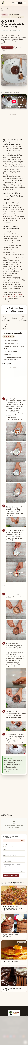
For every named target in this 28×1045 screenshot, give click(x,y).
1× (7, 336)
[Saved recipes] (13, 3)
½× (4, 336)
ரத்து (22, 840)
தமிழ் (20, 2)
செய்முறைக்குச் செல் (7, 47)
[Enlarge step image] (16, 431)
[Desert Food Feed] (3, 3)
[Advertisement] (14, 126)
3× (13, 336)
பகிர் (13, 51)
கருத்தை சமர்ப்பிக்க (10, 875)
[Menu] (24, 3)
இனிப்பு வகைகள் (12, 8)
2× (10, 336)
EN (16, 2)
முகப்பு (3, 8)
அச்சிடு (19, 47)
